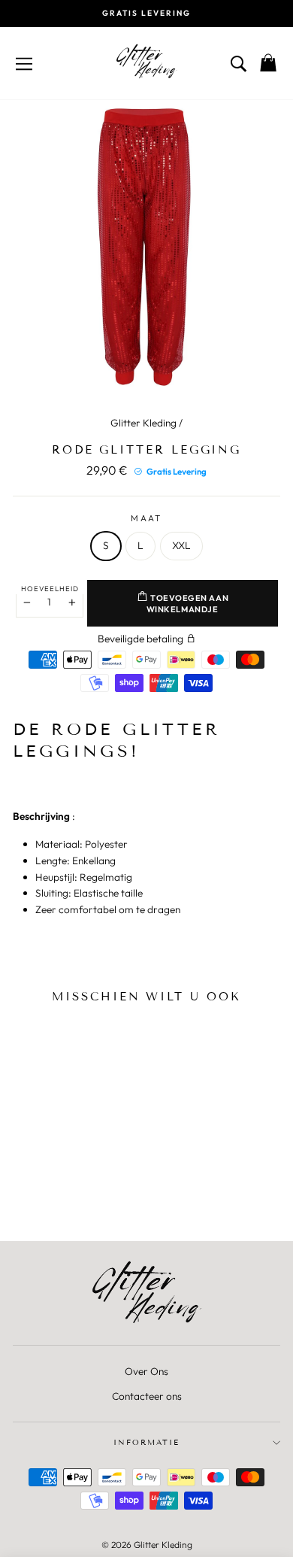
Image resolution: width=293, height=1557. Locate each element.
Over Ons (146, 1371)
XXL (181, 545)
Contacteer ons (147, 1396)
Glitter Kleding (143, 422)
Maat (146, 518)
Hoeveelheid (50, 588)
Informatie (146, 1442)
